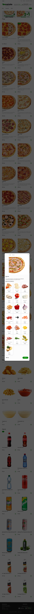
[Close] (30, 303)
